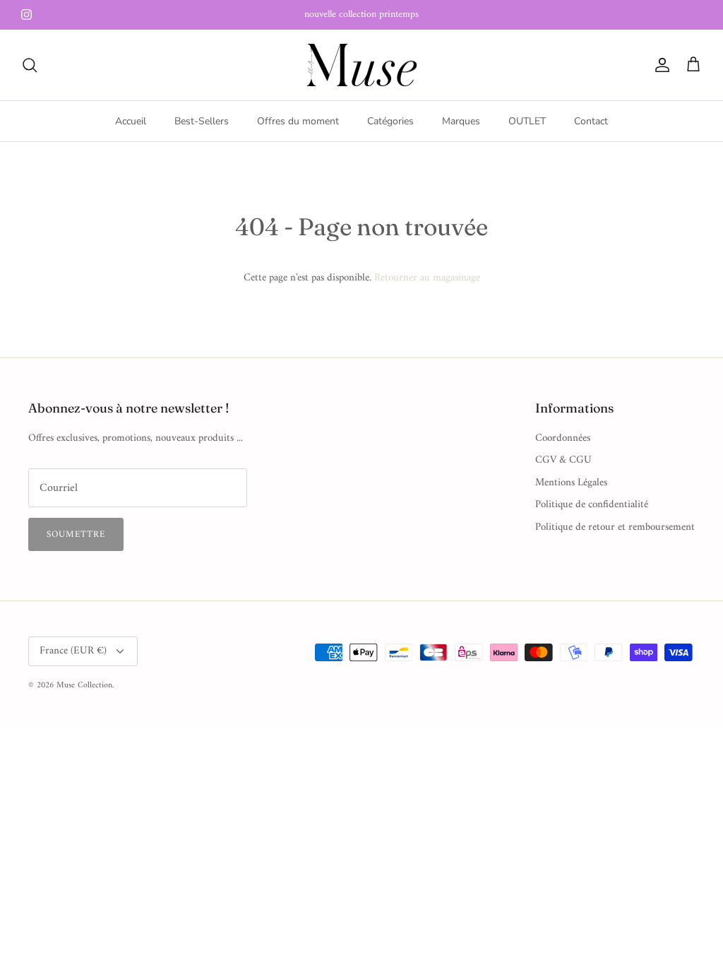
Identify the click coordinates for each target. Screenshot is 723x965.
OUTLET (527, 121)
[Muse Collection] (362, 65)
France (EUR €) (73, 651)
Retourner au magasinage (427, 278)
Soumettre (76, 534)
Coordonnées (562, 438)
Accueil (130, 121)
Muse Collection (84, 685)
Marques (461, 121)
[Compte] (659, 65)
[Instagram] (26, 14)
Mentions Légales (571, 482)
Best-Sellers (201, 121)
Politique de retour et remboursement (615, 527)
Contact (591, 121)
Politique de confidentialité (591, 504)
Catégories (390, 121)
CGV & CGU (563, 460)
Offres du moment (298, 121)
